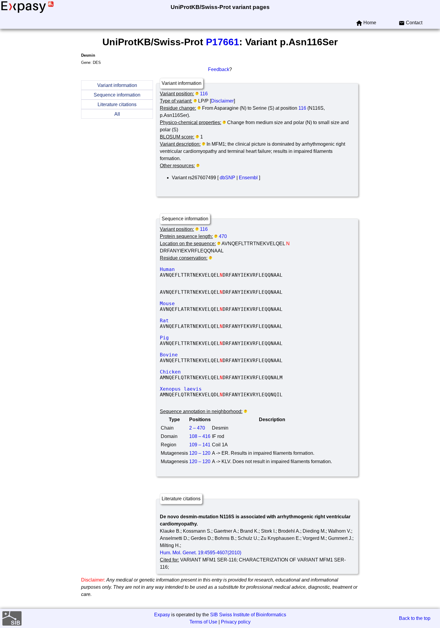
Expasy (162, 614)
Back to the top (414, 618)
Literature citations (117, 104)
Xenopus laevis (205, 389)
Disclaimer (222, 100)
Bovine (205, 355)
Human (205, 269)
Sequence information (117, 94)
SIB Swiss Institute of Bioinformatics (248, 614)
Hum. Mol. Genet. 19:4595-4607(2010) (200, 552)
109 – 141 (199, 444)
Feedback (218, 69)
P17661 (222, 42)
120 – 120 (199, 453)
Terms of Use (203, 621)
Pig (205, 338)
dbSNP (227, 177)
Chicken (205, 372)
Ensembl (248, 177)
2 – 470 (197, 427)
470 (223, 236)
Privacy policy (236, 621)
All (117, 114)
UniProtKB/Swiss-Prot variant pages (220, 7)
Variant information (117, 85)
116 (204, 93)
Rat (205, 320)
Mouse (205, 303)
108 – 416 (199, 436)
